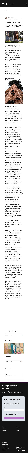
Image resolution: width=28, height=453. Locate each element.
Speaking (4, 430)
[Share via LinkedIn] (12, 331)
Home (3, 427)
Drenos (23, 450)
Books (18, 427)
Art (17, 429)
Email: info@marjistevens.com (12, 392)
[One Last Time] (14, 348)
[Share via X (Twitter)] (9, 331)
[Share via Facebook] (6, 331)
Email (5, 407)
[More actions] (22, 18)
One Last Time (10, 356)
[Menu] (25, 4)
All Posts (6, 11)
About (4, 429)
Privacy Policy (6, 446)
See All (21, 340)
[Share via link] (15, 331)
